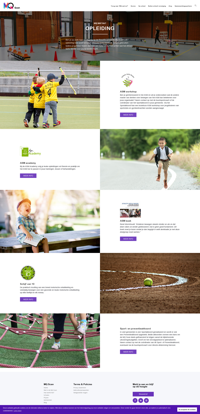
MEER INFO (128, 115)
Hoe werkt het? (49, 393)
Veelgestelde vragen (80, 393)
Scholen (46, 395)
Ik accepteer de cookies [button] (187, 409)
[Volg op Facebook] (135, 400)
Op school (141, 6)
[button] (196, 7)
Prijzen (46, 398)
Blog (45, 402)
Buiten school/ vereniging (157, 6)
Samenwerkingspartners (183, 6)
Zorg (170, 6)
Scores (133, 6)
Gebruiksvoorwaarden (81, 390)
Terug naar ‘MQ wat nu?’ (119, 6)
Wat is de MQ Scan (50, 390)
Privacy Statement (79, 388)
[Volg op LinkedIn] (140, 400)
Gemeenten (48, 400)
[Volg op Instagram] (146, 400)
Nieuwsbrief (143, 394)
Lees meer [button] (17, 411)
